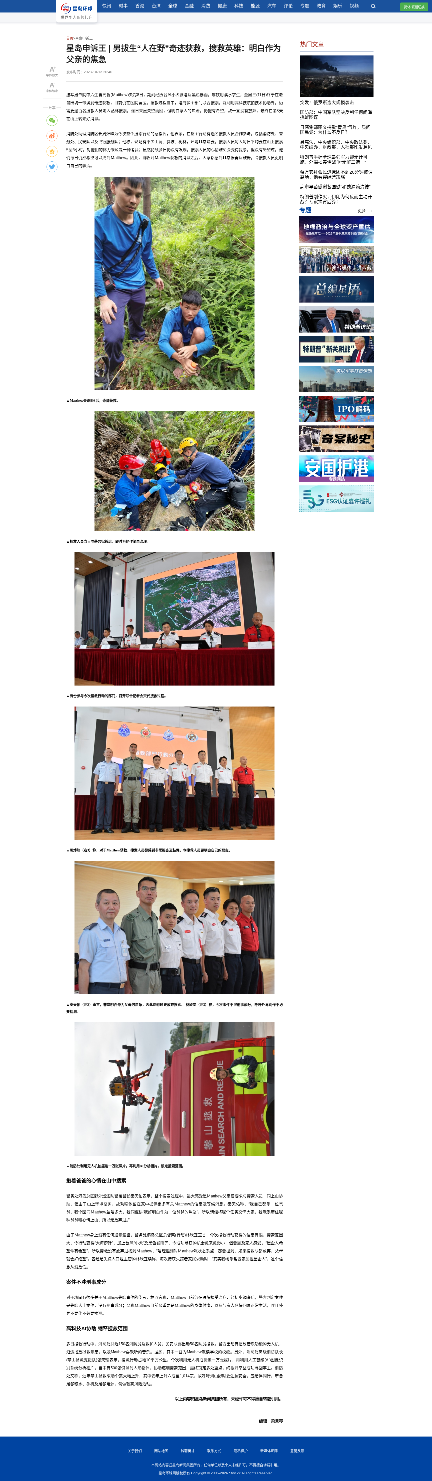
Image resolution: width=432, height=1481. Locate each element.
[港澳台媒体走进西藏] (336, 271)
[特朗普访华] (336, 331)
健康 (222, 5)
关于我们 (135, 1451)
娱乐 (337, 5)
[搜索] (373, 6)
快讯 (106, 5)
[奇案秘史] (336, 450)
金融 (189, 5)
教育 (321, 5)
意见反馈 (297, 1451)
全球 (172, 5)
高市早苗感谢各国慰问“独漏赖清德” (335, 186)
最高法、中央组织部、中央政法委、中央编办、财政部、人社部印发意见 (336, 145)
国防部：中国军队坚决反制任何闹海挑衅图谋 (336, 115)
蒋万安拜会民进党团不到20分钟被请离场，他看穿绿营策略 (336, 175)
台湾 (156, 5)
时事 (123, 5)
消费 (205, 5)
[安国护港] (336, 480)
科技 (238, 5)
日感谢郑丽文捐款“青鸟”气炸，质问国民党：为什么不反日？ (335, 130)
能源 (255, 5)
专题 (304, 5)
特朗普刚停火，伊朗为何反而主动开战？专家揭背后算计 (336, 199)
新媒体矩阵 (269, 1451)
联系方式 (214, 1451)
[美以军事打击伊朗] (336, 391)
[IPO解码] (336, 421)
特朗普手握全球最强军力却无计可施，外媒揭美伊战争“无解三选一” (334, 160)
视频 (354, 5)
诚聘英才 (188, 1451)
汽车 (271, 5)
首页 (69, 38)
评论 (288, 5)
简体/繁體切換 (414, 7)
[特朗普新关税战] (336, 361)
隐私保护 (241, 1451)
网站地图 (161, 1451)
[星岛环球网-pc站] (76, 23)
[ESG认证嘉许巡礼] (336, 510)
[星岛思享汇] (336, 241)
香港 (139, 5)
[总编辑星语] (336, 301)
